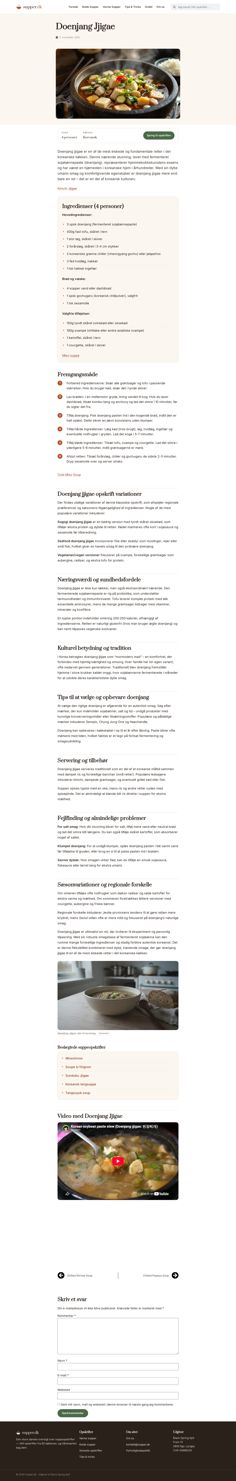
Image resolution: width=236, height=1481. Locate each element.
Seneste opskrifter (90, 1450)
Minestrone (74, 1058)
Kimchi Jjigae (67, 188)
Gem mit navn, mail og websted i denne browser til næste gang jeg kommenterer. (117, 1404)
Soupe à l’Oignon (78, 1067)
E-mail (63, 1375)
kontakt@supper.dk (138, 1444)
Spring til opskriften (159, 135)
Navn (62, 1360)
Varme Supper (112, 6)
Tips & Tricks (133, 6)
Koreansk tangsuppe (80, 1084)
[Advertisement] (118, 1241)
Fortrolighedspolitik (138, 1450)
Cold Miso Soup (69, 475)
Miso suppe (70, 355)
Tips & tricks (87, 1456)
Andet (148, 6)
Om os (160, 6)
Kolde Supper (90, 6)
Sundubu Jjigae (77, 1075)
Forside (73, 6)
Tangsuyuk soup (77, 1093)
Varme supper (87, 1438)
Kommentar (67, 1315)
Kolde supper (87, 1444)
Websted (64, 1389)
